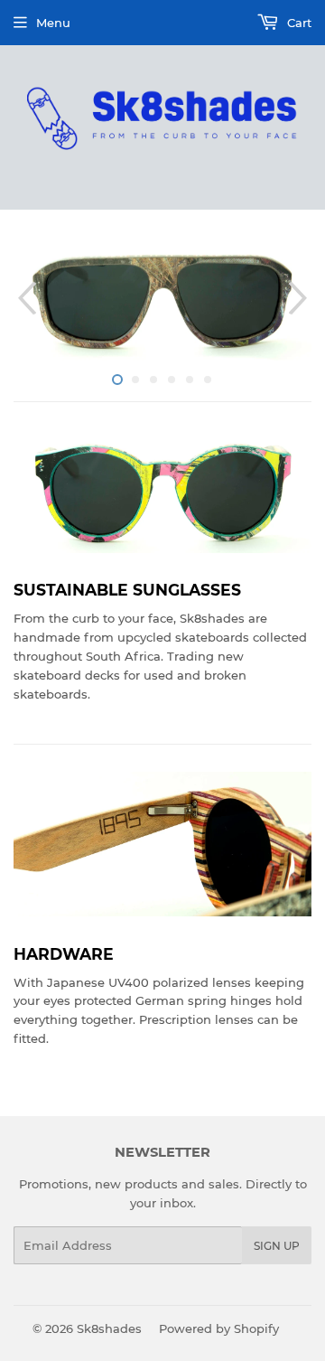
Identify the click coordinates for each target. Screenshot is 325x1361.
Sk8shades (109, 1328)
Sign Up (277, 1246)
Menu (53, 22)
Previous (25, 299)
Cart (297, 22)
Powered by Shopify (219, 1328)
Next (300, 299)
